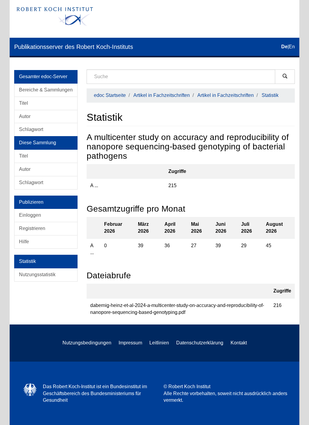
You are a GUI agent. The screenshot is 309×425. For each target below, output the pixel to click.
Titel (23, 103)
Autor (24, 116)
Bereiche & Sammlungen (46, 89)
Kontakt (239, 342)
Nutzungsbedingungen (86, 342)
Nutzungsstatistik (37, 274)
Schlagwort (31, 129)
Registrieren (32, 228)
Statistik (270, 95)
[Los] (285, 76)
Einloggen (30, 215)
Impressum (130, 342)
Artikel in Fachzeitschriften (161, 95)
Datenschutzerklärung (199, 342)
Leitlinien (159, 342)
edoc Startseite (110, 95)
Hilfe (24, 241)
